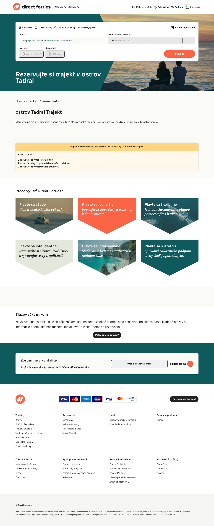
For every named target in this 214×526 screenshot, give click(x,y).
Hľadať (179, 53)
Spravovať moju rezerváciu (123, 420)
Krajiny (19, 420)
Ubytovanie (68, 420)
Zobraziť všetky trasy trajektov (35, 160)
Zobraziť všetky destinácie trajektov (38, 166)
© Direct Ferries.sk (23, 505)
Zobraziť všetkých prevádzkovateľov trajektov (44, 163)
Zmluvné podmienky (119, 481)
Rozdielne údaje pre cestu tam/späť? (76, 27)
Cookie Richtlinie (118, 464)
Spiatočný (27, 27)
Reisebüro (68, 477)
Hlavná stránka (26, 101)
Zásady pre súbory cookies (123, 477)
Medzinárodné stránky (26, 468)
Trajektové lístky (23, 446)
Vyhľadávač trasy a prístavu (29, 433)
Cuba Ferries (163, 468)
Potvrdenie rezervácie (120, 424)
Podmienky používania (121, 468)
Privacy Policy (116, 473)
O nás (18, 473)
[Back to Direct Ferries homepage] (32, 7)
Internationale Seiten (26, 464)
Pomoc (160, 420)
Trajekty (160, 473)
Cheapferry (162, 464)
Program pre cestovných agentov (79, 473)
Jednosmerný (45, 27)
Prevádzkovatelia (24, 428)
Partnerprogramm (71, 464)
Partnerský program (72, 468)
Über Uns (20, 477)
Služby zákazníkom (25, 424)
